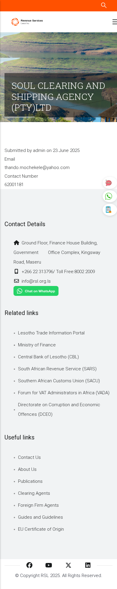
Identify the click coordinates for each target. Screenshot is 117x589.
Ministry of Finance (37, 345)
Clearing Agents (34, 493)
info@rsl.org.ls (35, 281)
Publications (30, 481)
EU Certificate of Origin (41, 529)
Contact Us (29, 457)
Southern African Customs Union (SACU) (59, 380)
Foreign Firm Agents (38, 505)
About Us (27, 469)
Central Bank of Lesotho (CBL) (48, 357)
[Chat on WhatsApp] (36, 290)
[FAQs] (110, 183)
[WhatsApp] (110, 196)
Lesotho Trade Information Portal (51, 333)
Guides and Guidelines (40, 517)
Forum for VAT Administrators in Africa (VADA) (64, 392)
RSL (45, 575)
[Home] (27, 22)
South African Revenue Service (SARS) (57, 369)
